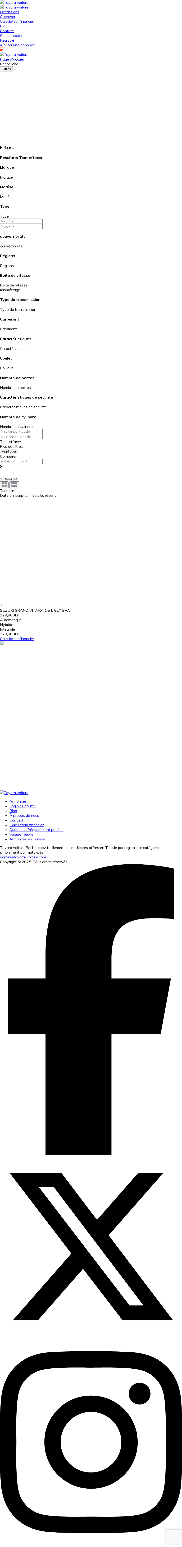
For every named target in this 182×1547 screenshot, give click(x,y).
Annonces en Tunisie (27, 839)
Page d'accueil (12, 59)
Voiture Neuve (21, 834)
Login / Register (22, 806)
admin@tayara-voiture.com (23, 857)
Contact (7, 30)
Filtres (6, 69)
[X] (91, 1336)
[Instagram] (91, 1544)
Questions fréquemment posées (36, 829)
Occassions (9, 11)
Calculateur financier (17, 21)
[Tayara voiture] (14, 2)
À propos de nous (24, 815)
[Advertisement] (91, 107)
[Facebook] (91, 1153)
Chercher (7, 16)
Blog (4, 26)
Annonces (18, 801)
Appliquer (9, 451)
